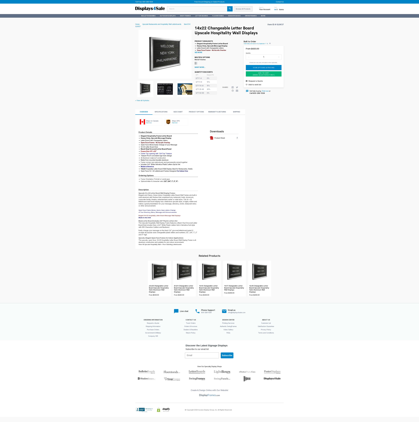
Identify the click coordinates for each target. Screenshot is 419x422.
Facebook (263, 410)
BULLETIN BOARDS (148, 16)
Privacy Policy (266, 330)
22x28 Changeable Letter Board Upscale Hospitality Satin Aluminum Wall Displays (159, 289)
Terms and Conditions (266, 333)
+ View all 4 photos (142, 100)
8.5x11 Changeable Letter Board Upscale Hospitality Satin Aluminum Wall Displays (184, 289)
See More (198, 52)
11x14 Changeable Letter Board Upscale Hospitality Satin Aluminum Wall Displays (209, 289)
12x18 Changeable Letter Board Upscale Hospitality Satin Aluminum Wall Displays (259, 289)
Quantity (248, 53)
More (263, 16)
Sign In (261, 7)
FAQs (228, 333)
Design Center (228, 320)
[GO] (230, 8)
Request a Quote (153, 323)
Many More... (200, 67)
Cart (275, 7)
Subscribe (227, 355)
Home (137, 24)
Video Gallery (228, 330)
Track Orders (191, 323)
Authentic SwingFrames (228, 326)
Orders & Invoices (190, 326)
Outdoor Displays (167, 16)
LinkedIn (277, 410)
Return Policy (190, 333)
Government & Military (153, 333)
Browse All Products (243, 9)
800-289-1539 (148, 2)
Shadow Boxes (234, 16)
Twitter (268, 410)
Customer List (266, 323)
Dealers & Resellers (191, 330)
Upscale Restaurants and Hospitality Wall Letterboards (161, 24)
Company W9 (153, 336)
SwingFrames (251, 16)
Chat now (265, 91)
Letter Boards (201, 16)
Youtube (282, 410)
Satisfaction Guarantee (266, 326)
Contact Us (280, 2)
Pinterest (272, 410)
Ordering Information (153, 320)
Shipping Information (153, 326)
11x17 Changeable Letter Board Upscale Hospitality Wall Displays (234, 288)
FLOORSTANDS (218, 16)
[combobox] (200, 8)
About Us (266, 320)
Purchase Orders (153, 330)
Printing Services (228, 323)
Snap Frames (185, 16)
